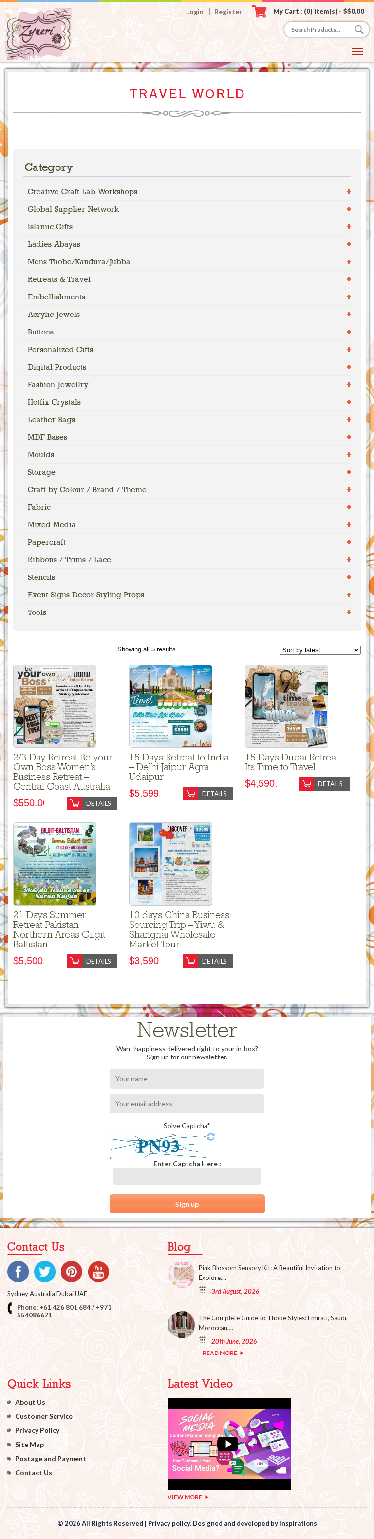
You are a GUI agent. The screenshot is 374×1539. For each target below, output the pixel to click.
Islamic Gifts (50, 226)
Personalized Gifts (60, 349)
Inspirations (298, 1523)
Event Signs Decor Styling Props (86, 594)
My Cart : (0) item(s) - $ (318, 11)
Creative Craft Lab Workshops (82, 191)
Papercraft (47, 542)
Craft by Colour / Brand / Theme (87, 489)
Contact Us (33, 1472)
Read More (220, 1352)
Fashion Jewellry (58, 384)
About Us (30, 1402)
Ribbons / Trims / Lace (69, 559)
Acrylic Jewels (54, 314)
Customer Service (44, 1416)
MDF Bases (47, 437)
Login (195, 11)
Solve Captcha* (187, 1125)
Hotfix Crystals (54, 402)
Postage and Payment (50, 1458)
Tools (37, 612)
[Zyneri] (38, 57)
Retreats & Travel (59, 279)
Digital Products (57, 366)
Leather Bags (51, 419)
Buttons (41, 331)
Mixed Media (52, 524)
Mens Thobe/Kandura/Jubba (79, 261)
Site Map (29, 1444)
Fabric (39, 507)
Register (228, 11)
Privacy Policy (37, 1430)
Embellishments (56, 296)
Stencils (41, 577)
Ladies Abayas (54, 244)
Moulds (41, 454)
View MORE (185, 1497)
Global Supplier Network (73, 209)
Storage (42, 472)
